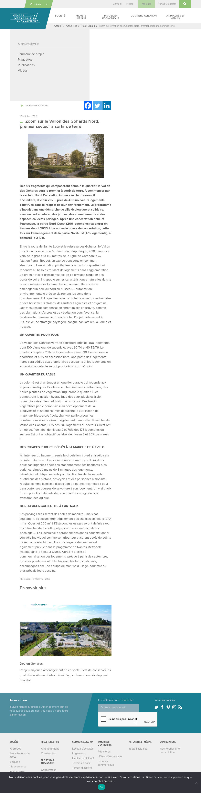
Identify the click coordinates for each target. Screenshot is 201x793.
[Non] (196, 783)
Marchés (146, 4)
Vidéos (22, 71)
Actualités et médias (175, 17)
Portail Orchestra (167, 4)
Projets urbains (81, 17)
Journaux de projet (31, 54)
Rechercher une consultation (170, 750)
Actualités (71, 26)
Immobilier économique (110, 17)
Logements (79, 753)
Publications (26, 65)
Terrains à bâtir (81, 763)
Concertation (49, 770)
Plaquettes (25, 60)
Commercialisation (144, 15)
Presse (129, 4)
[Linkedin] (106, 105)
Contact (117, 4)
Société (60, 15)
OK (101, 787)
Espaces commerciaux (106, 763)
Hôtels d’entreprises (110, 756)
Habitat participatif (83, 758)
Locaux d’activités (83, 748)
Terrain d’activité (82, 767)
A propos (15, 748)
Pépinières (104, 751)
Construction (49, 753)
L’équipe (15, 762)
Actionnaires (17, 771)
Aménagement (50, 748)
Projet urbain (88, 26)
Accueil (58, 26)
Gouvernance (18, 766)
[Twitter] (97, 105)
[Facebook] (88, 105)
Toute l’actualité (138, 748)
